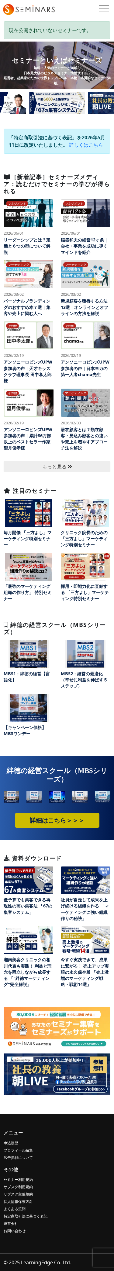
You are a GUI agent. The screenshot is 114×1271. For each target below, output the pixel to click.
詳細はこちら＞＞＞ (57, 820)
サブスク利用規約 (18, 1186)
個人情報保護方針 (18, 1201)
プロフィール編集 (18, 1150)
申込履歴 (11, 1142)
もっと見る (55, 466)
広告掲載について (18, 1157)
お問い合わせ (15, 1230)
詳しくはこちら (86, 144)
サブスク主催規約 (18, 1194)
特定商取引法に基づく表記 (25, 1216)
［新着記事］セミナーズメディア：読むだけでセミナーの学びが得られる (57, 184)
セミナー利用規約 (18, 1179)
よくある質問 (15, 1208)
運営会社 (11, 1223)
